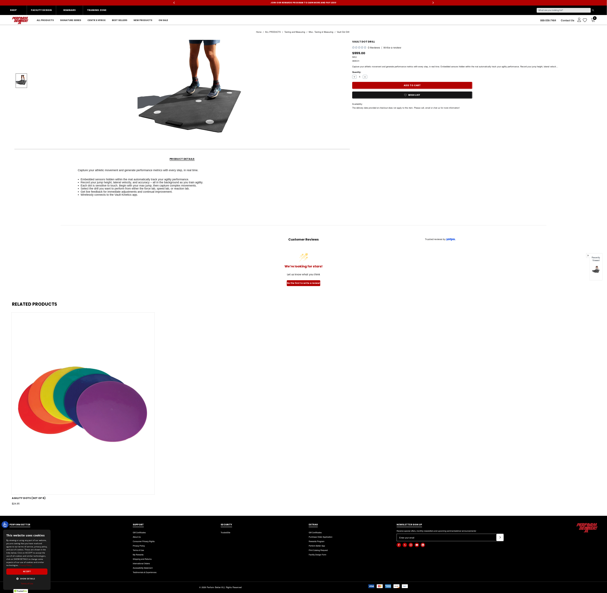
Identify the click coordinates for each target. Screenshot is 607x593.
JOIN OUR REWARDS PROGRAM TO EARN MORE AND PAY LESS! (303, 2)
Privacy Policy (139, 545)
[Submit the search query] (593, 10)
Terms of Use (138, 550)
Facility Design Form (317, 554)
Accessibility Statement (143, 567)
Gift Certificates (139, 532)
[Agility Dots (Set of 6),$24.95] (83, 403)
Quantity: (356, 71)
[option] (596, 272)
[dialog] (27, 560)
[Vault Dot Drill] (596, 270)
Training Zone (97, 10)
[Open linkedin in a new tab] (423, 545)
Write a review (392, 47)
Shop (13, 10)
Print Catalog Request (318, 550)
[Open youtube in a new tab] (417, 545)
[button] (26, 579)
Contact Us (567, 20)
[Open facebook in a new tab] (399, 545)
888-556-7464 (548, 20)
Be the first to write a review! (303, 283)
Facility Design (41, 10)
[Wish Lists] (584, 20)
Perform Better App (317, 545)
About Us (137, 536)
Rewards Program (316, 541)
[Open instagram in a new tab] (411, 545)
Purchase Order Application (320, 536)
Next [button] (433, 2)
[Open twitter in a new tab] (405, 545)
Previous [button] (174, 2)
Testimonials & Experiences (144, 572)
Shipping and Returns (142, 559)
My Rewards (138, 554)
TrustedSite (225, 532)
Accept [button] (27, 571)
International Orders (141, 563)
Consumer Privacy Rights (144, 541)
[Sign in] (577, 19)
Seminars (69, 10)
